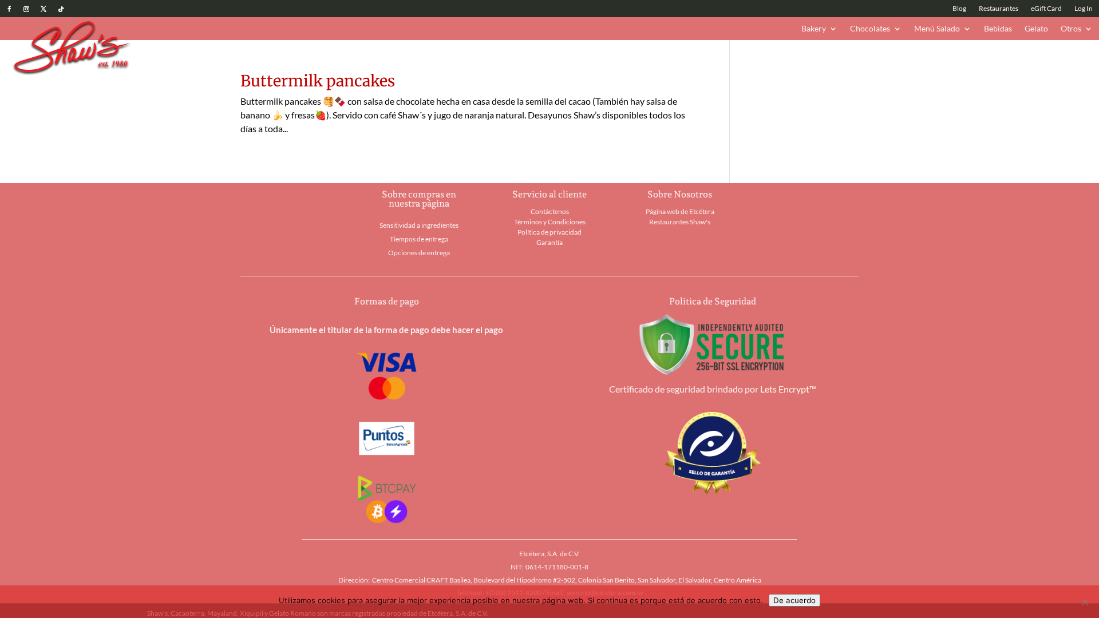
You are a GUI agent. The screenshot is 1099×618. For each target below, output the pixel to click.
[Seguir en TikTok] (60, 9)
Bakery (813, 29)
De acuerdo (794, 600)
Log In (1083, 9)
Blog (959, 9)
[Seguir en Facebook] (9, 9)
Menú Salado (937, 29)
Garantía (549, 242)
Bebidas (998, 29)
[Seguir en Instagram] (26, 9)
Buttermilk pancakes (317, 80)
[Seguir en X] (43, 9)
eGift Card (1046, 9)
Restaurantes (998, 9)
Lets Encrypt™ (788, 388)
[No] (1084, 602)
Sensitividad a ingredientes (418, 225)
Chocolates (870, 29)
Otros (1071, 29)
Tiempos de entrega (419, 239)
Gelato (1036, 29)
